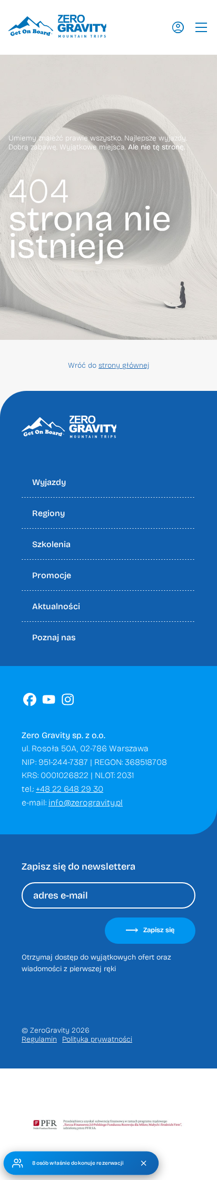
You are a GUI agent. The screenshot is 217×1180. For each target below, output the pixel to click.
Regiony (48, 513)
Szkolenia (51, 544)
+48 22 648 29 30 (69, 789)
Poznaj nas (54, 637)
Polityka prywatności (97, 1039)
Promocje (51, 575)
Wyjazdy (49, 482)
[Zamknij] (144, 1163)
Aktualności (56, 606)
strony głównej (123, 365)
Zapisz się (158, 930)
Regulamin (39, 1039)
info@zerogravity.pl (85, 803)
